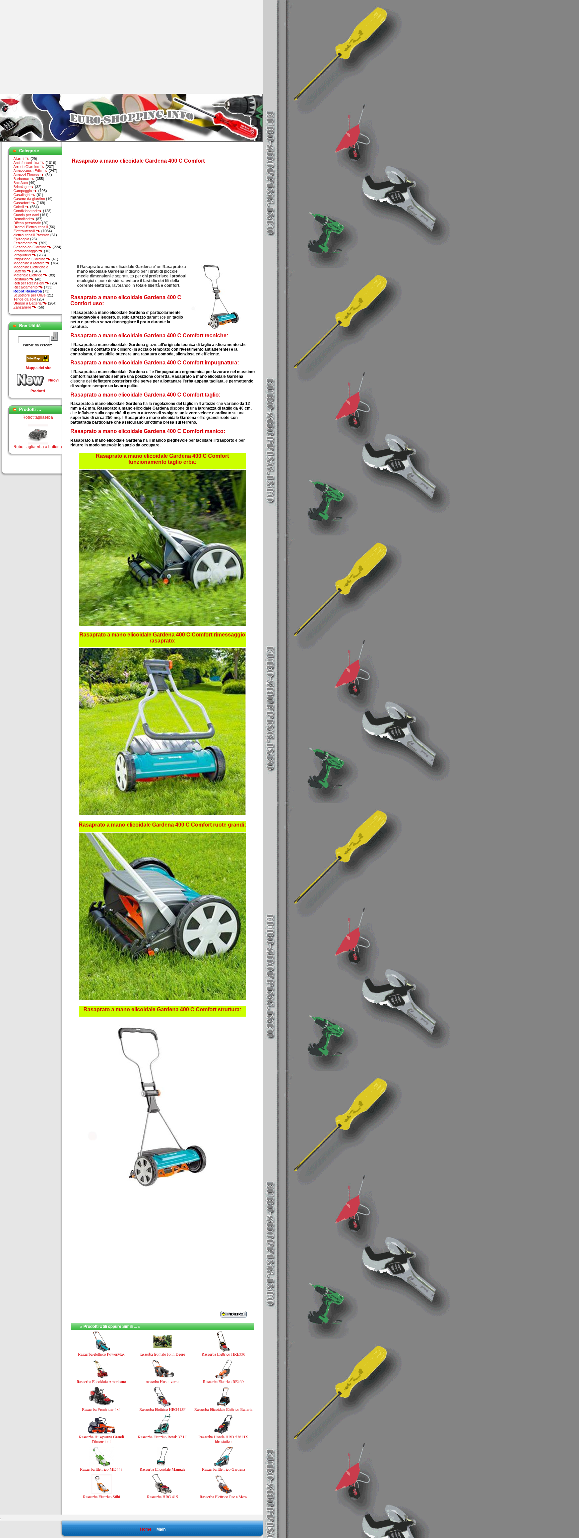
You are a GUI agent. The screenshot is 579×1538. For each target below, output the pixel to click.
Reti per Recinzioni (29, 283)
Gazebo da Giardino (30, 247)
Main (161, 1529)
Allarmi (19, 159)
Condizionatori (25, 211)
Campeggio (23, 191)
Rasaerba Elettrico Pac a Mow (223, 1496)
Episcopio (21, 239)
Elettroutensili (24, 231)
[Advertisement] (56, 47)
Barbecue (21, 179)
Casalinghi (22, 195)
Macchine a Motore (29, 263)
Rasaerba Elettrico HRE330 (223, 1354)
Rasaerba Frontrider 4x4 (101, 1409)
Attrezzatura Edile (28, 171)
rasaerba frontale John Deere (162, 1354)
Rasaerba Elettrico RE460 (223, 1381)
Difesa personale (27, 223)
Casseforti (22, 203)
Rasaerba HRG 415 (162, 1496)
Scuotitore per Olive (29, 295)
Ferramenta (23, 243)
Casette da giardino (29, 199)
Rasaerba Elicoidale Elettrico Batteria (223, 1409)
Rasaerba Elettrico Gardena (223, 1469)
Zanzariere (22, 307)
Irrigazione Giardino (29, 259)
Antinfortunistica (26, 163)
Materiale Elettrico (28, 275)
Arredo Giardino (26, 167)
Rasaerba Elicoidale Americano (101, 1381)
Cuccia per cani (26, 215)
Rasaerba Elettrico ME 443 (101, 1469)
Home (145, 1529)
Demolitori (21, 219)
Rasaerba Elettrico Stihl (101, 1496)
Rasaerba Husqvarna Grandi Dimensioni (101, 1439)
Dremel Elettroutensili (30, 227)
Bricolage (21, 187)
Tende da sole (24, 299)
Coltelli (19, 207)
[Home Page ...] (131, 140)
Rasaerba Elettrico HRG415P (162, 1409)
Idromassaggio (26, 251)
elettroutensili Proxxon (31, 235)
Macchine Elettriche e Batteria (30, 269)
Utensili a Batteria (28, 303)
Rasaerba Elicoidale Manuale (162, 1469)
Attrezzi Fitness (26, 175)
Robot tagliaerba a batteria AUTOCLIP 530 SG (37, 433)
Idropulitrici (22, 255)
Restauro (21, 279)
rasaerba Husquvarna (162, 1381)
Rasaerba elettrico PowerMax (101, 1354)
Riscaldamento (26, 287)
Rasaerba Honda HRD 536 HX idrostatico (223, 1439)
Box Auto (20, 183)
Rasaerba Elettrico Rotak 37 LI (162, 1436)
